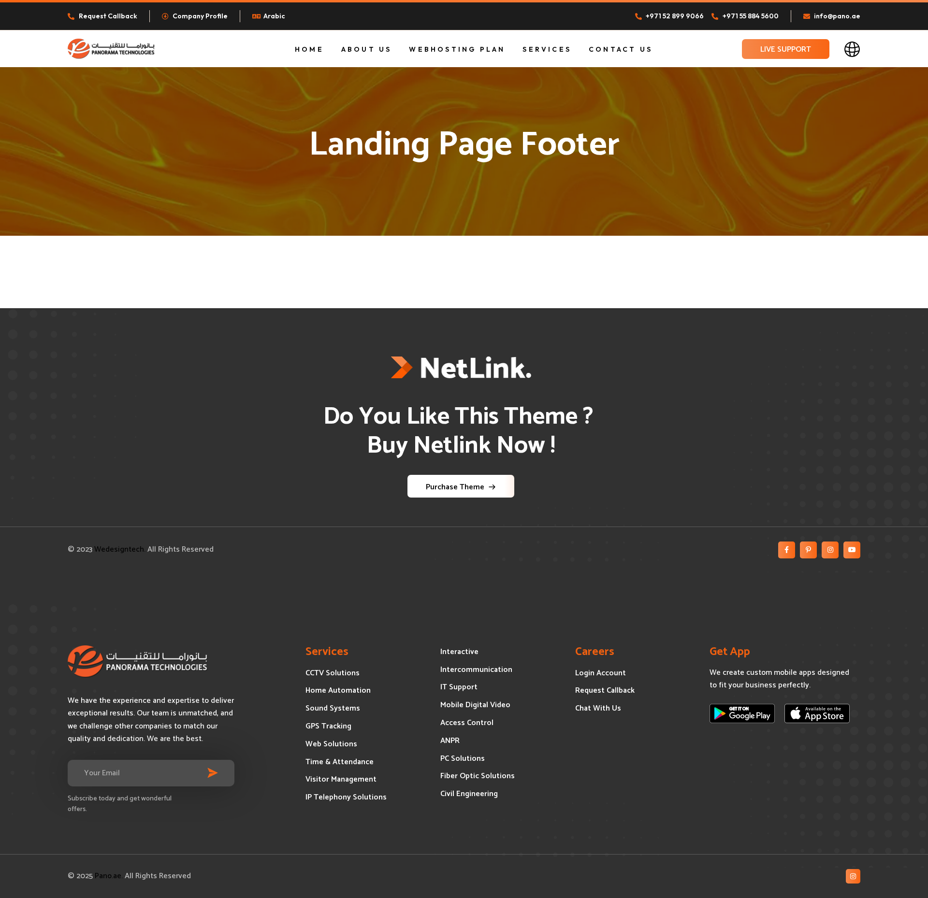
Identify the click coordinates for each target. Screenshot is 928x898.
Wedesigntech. (119, 549)
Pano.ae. (109, 876)
